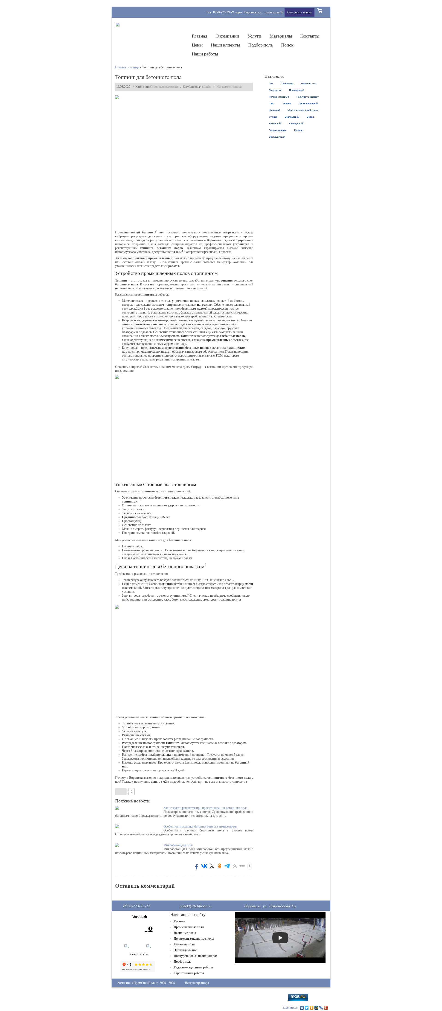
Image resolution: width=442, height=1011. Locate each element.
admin (206, 87)
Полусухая (275, 90)
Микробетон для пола (178, 845)
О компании (227, 36)
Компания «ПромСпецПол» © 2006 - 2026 (146, 983)
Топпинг (286, 103)
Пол (271, 83)
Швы (272, 103)
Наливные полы (185, 933)
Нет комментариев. (229, 87)
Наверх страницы (197, 983)
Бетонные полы (184, 944)
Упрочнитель (308, 83)
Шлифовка (287, 83)
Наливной (274, 110)
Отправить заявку (299, 12)
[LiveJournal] (321, 1008)
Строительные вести (164, 87)
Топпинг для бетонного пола (148, 77)
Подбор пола (260, 45)
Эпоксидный (295, 123)
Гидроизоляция (278, 130)
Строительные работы (189, 973)
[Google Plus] (326, 1008)
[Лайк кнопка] (121, 791)
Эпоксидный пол (185, 950)
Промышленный (308, 103)
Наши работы (205, 54)
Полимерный (296, 90)
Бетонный (275, 123)
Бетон (310, 117)
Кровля (298, 130)
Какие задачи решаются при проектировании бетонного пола (205, 808)
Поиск (287, 45)
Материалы (281, 36)
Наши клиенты (225, 45)
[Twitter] (306, 1008)
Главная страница (127, 67)
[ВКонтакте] (302, 1008)
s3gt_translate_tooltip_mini (303, 110)
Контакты (309, 36)
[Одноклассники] (311, 1008)
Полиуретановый (279, 97)
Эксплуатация (277, 137)
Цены (197, 45)
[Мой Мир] (316, 1008)
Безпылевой (292, 117)
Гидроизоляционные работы (193, 967)
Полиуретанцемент (308, 97)
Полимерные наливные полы (194, 939)
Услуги (254, 36)
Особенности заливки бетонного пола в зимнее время (200, 826)
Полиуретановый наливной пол (196, 956)
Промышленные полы (189, 927)
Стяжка (273, 117)
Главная (199, 36)
